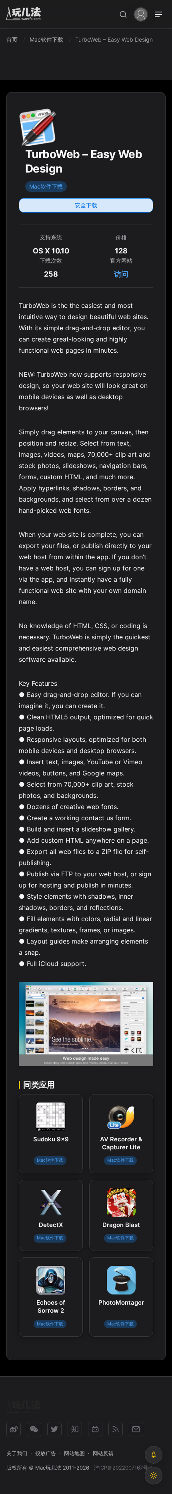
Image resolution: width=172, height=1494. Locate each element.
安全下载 (86, 205)
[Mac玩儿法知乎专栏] (75, 1429)
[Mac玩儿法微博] (13, 1429)
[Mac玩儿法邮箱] (136, 1429)
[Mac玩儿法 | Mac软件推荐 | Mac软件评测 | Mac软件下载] (26, 14)
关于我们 (16, 1453)
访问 (121, 274)
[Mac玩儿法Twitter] (54, 1429)
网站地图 (74, 1453)
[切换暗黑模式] (153, 1475)
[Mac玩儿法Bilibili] (95, 1429)
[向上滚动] (153, 1455)
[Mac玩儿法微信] (34, 1429)
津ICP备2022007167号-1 (123, 1467)
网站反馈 (103, 1453)
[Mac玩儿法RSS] (115, 1429)
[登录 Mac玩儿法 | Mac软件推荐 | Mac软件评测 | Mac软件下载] (141, 13)
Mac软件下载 (46, 186)
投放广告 (45, 1453)
